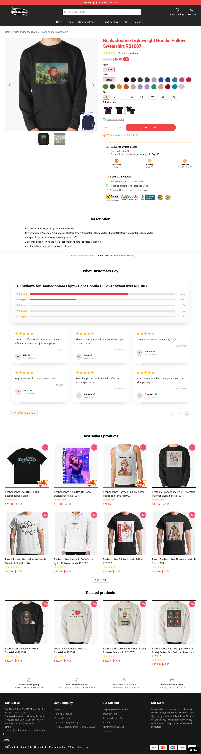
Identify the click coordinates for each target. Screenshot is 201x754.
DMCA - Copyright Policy (66, 722)
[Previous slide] (10, 85)
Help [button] (195, 750)
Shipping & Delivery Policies (116, 709)
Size (105, 92)
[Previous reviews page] (171, 413)
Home (8, 31)
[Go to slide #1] (43, 139)
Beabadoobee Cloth (26, 31)
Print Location (110, 102)
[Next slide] (93, 85)
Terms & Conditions (64, 713)
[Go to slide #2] (59, 139)
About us (59, 709)
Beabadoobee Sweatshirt (54, 31)
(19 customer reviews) (128, 53)
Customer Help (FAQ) (113, 727)
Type (105, 64)
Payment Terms (111, 713)
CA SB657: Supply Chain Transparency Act (75, 727)
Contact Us (108, 722)
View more (101, 580)
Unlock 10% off (6, 740)
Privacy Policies (62, 718)
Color (105, 74)
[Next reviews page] (187, 413)
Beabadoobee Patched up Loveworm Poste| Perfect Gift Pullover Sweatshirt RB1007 (173, 652)
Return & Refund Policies (115, 718)
